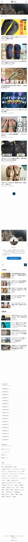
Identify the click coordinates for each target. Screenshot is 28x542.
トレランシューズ (12, 473)
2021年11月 (6, 412)
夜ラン (17, 487)
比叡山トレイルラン (5, 494)
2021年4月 (6, 433)
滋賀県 (12, 494)
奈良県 (3, 489)
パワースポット (21, 473)
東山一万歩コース (9, 492)
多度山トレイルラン (11, 487)
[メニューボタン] (2, 2)
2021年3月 (6, 436)
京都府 (19, 482)
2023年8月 (6, 388)
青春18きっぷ (8, 496)
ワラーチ (3, 480)
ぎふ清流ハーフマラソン (6, 469)
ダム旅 (23, 471)
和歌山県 (3, 487)
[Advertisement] (14, 213)
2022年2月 (6, 406)
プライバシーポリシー (19, 536)
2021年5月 (6, 430)
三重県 (8, 480)
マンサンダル (15, 476)
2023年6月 (6, 391)
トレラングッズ (5, 473)
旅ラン (5, 457)
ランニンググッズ (5, 478)
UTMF (15, 466)
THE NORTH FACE (8, 466)
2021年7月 (6, 424)
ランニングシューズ (14, 478)
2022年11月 (6, 394)
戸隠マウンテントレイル (19, 489)
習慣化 (21, 494)
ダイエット (4, 471)
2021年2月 (6, 439)
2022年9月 (6, 397)
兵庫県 (16, 485)
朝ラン (3, 492)
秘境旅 (17, 494)
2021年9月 (6, 418)
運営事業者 (12, 536)
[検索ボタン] (26, 2)
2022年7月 (6, 403)
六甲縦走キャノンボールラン (7, 485)
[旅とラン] (14, 2)
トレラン (6, 452)
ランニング (6, 449)
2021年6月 (6, 427)
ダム (19, 471)
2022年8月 (6, 400)
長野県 (3, 496)
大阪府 (22, 487)
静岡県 (14, 496)
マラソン (9, 476)
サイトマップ (6, 536)
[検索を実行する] (25, 264)
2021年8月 (6, 421)
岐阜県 (7, 489)
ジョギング (23, 469)
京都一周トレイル (14, 480)
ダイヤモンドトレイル (12, 471)
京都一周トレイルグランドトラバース (9, 482)
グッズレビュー (16, 469)
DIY (2, 466)
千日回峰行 (21, 485)
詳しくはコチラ (14, 258)
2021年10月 (6, 415)
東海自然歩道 (17, 492)
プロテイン (4, 476)
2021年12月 (6, 409)
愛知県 (11, 489)
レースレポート (23, 478)
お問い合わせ (14, 537)
